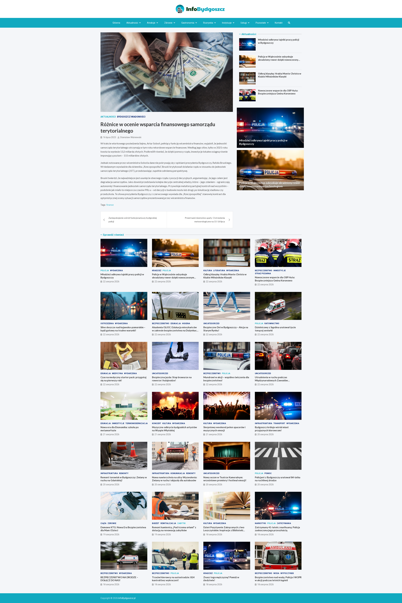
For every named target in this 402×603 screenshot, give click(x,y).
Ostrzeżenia (107, 323)
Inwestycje (279, 270)
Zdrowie (168, 23)
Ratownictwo (271, 323)
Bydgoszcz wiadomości (131, 116)
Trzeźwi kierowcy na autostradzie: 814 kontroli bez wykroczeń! (173, 579)
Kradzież (156, 270)
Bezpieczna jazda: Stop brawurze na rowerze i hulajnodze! (172, 379)
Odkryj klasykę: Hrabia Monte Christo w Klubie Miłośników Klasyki (279, 75)
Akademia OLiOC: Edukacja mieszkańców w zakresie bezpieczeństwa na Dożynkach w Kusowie (175, 330)
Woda (276, 573)
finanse (110, 205)
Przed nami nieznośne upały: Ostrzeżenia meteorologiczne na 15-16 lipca (205, 220)
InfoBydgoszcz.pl (127, 598)
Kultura (207, 270)
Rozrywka (208, 23)
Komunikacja (178, 473)
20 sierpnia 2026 (265, 434)
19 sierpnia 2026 (111, 534)
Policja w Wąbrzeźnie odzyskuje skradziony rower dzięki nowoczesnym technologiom (279, 59)
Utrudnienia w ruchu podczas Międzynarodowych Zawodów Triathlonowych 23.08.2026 (271, 380)
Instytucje (227, 23)
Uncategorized (211, 323)
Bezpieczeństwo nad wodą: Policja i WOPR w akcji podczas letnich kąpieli (278, 579)
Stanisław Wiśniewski (130, 137)
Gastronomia (187, 23)
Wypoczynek (287, 573)
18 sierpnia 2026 (214, 534)
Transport (279, 423)
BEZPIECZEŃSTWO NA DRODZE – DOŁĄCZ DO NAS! (119, 579)
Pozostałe (261, 23)
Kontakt (278, 23)
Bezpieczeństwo (263, 270)
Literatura (219, 270)
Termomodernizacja (136, 423)
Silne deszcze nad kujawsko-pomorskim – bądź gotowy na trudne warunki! (122, 329)
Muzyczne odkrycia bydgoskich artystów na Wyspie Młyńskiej (174, 429)
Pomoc (268, 473)
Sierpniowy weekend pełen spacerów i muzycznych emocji (224, 429)
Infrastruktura (263, 423)
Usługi (244, 23)
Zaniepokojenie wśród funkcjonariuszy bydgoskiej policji (133, 220)
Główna (116, 23)
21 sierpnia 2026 (111, 434)
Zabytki (181, 523)
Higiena (186, 323)
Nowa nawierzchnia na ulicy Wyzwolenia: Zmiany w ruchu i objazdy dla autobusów (174, 479)
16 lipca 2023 (109, 137)
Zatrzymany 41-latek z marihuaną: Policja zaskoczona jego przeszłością (277, 529)
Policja (104, 270)
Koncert (156, 423)
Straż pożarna (263, 273)
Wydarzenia (116, 270)
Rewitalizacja (168, 523)
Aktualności (132, 23)
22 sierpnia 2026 (111, 281)
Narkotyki (260, 523)
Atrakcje (151, 23)
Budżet (155, 523)
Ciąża (103, 523)
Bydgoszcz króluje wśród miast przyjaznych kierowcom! (272, 429)
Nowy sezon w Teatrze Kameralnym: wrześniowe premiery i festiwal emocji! (224, 479)
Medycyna (117, 373)
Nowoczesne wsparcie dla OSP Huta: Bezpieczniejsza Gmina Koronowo (278, 92)
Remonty (123, 473)
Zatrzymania (284, 523)
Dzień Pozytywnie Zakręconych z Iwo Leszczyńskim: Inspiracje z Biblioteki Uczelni (223, 530)
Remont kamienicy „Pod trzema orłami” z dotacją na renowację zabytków (174, 529)
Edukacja (176, 323)
